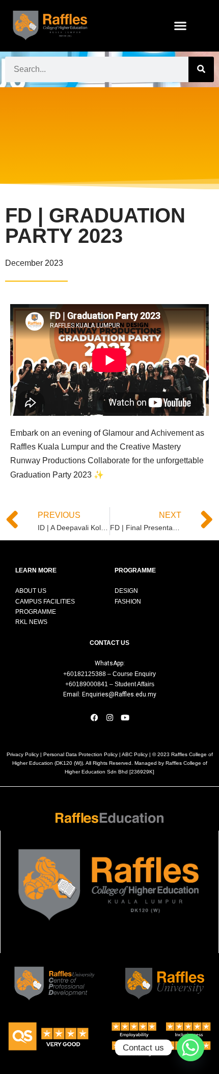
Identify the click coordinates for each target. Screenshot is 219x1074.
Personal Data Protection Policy (80, 754)
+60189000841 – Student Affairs (109, 684)
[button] (180, 26)
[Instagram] (109, 718)
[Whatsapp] (190, 1047)
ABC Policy (135, 754)
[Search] (201, 69)
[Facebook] (94, 718)
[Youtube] (124, 718)
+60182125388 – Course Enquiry (109, 674)
